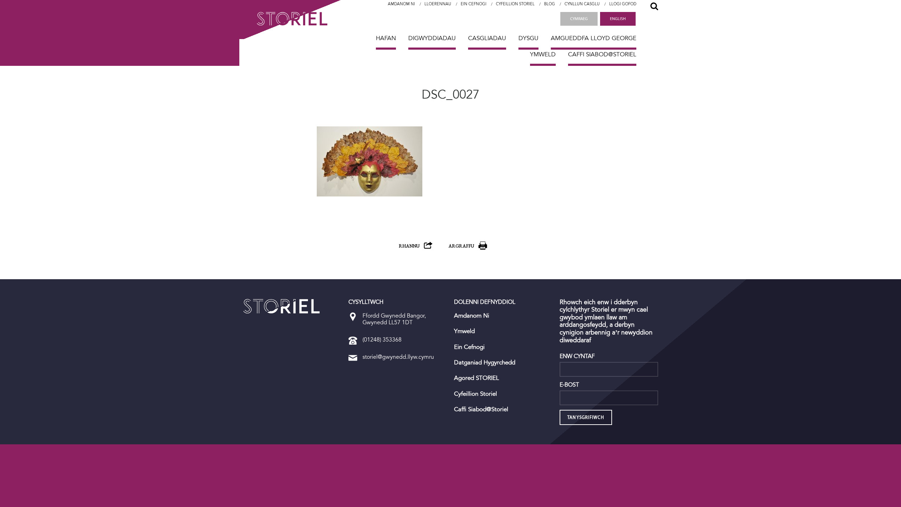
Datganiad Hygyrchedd (484, 362)
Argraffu (461, 246)
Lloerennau (437, 4)
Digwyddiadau (432, 38)
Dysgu (528, 38)
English (618, 18)
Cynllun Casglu (582, 4)
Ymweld (543, 54)
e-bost (569, 384)
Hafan (386, 38)
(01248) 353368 (382, 339)
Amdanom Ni (401, 4)
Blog (549, 4)
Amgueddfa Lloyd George (593, 38)
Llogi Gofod (622, 4)
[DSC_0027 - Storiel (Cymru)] (281, 306)
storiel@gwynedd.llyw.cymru (398, 357)
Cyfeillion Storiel (515, 4)
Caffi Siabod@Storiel (602, 54)
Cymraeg (579, 18)
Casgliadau (487, 38)
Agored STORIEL (476, 378)
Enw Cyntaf (577, 356)
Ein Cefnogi (473, 4)
